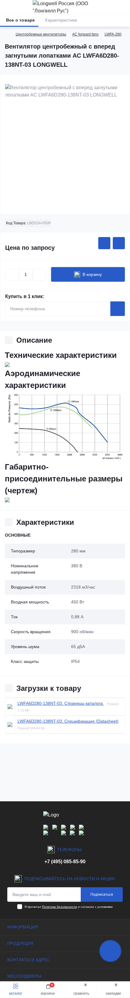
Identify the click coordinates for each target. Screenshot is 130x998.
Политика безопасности (59, 906)
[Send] (117, 308)
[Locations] (112, 7)
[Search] (19, 7)
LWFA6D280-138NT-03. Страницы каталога (61, 703)
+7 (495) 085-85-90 (65, 861)
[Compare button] (119, 243)
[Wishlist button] (104, 243)
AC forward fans (85, 34)
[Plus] (39, 274)
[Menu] (8, 7)
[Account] (123, 7)
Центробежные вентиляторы (41, 34)
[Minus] (12, 274)
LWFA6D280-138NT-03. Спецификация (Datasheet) (68, 721)
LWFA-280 (113, 34)
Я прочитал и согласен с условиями (68, 906)
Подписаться (101, 894)
